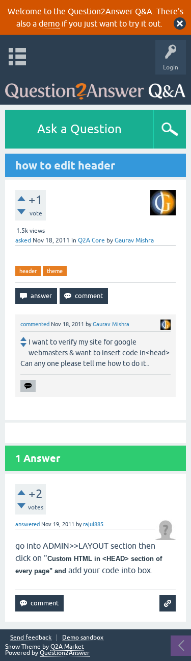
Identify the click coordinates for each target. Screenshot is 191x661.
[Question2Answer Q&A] (95, 87)
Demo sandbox (82, 637)
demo (49, 23)
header (28, 271)
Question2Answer (65, 652)
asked (23, 240)
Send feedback (30, 637)
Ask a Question (79, 129)
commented (34, 324)
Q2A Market (67, 646)
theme (55, 271)
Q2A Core (91, 240)
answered (27, 524)
